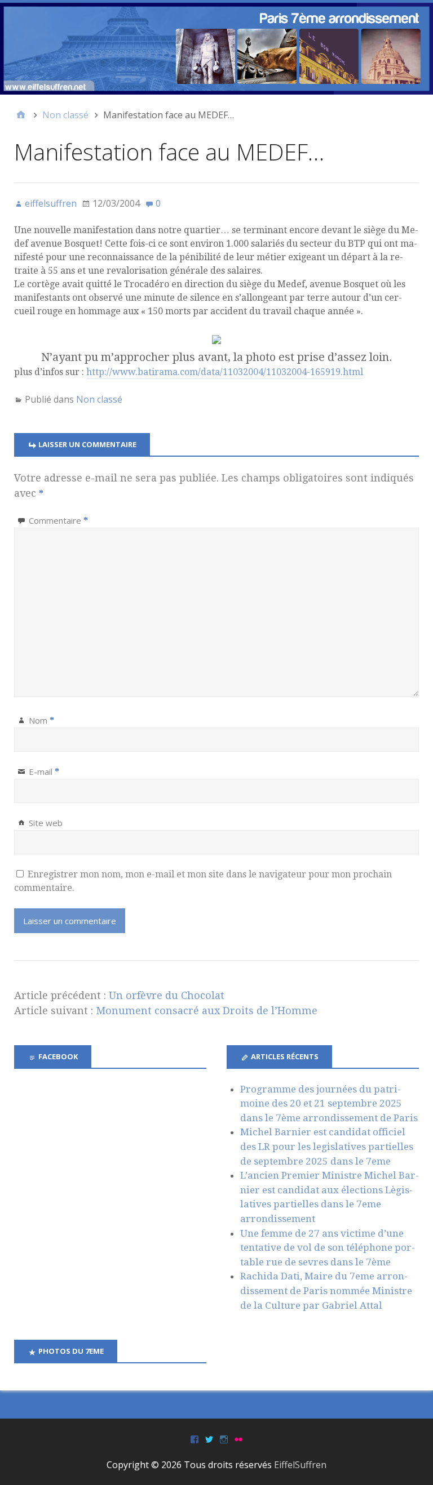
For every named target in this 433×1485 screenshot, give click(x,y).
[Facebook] (194, 1438)
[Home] (21, 115)
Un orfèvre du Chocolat (166, 995)
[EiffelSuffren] (216, 49)
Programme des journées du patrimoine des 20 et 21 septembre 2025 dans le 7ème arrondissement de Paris (329, 1103)
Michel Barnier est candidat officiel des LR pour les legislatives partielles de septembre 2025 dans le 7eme (326, 1146)
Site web (46, 822)
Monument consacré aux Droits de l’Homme (206, 1010)
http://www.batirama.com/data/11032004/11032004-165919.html (224, 372)
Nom (41, 720)
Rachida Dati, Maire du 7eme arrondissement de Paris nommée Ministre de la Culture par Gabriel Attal (326, 1290)
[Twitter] (209, 1438)
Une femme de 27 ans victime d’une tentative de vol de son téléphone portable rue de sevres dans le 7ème (327, 1248)
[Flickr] (238, 1438)
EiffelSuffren (300, 1465)
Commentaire (58, 520)
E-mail (44, 771)
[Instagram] (224, 1438)
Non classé (99, 399)
